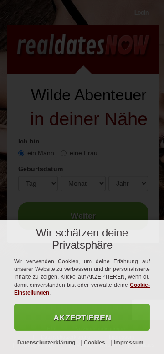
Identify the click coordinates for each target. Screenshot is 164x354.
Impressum (129, 342)
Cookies (95, 342)
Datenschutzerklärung (47, 342)
